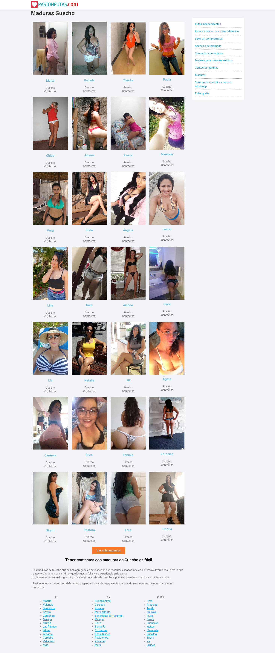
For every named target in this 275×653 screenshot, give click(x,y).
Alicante (48, 634)
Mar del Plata (102, 611)
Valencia (48, 604)
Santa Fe (100, 626)
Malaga (47, 619)
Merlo (98, 644)
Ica (148, 641)
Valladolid (48, 641)
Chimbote (152, 630)
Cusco (150, 619)
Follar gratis (202, 93)
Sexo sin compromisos (209, 38)
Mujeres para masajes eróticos (214, 60)
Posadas (100, 641)
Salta (98, 623)
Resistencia (102, 637)
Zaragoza (49, 615)
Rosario (99, 608)
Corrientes (101, 630)
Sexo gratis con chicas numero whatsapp (213, 84)
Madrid (47, 600)
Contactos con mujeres (209, 53)
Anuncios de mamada (208, 46)
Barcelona (49, 608)
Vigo (45, 644)
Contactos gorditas (206, 67)
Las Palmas (50, 626)
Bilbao (46, 630)
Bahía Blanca (102, 634)
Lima (149, 600)
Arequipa (152, 604)
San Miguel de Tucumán (109, 615)
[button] (108, 550)
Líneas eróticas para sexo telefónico (217, 31)
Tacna (150, 637)
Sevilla (47, 611)
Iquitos (151, 626)
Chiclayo (152, 611)
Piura (150, 615)
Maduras (200, 75)
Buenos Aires (103, 600)
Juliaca (151, 644)
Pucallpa (152, 634)
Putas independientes (208, 24)
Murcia (47, 623)
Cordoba (48, 637)
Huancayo (152, 623)
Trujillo (150, 608)
